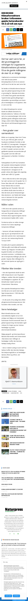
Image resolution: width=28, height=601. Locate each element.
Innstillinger (16, 595)
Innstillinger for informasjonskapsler (19, 600)
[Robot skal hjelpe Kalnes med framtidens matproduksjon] (5, 414)
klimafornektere (15, 393)
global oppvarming (12, 391)
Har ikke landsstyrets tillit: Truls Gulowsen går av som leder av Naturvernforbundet (13, 544)
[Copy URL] (21, 29)
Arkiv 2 (3, 13)
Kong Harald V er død (6, 484)
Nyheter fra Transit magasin (11, 539)
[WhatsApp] (11, 29)
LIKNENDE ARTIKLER (7, 408)
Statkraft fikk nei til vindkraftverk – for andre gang (17, 421)
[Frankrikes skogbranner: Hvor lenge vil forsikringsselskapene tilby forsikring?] (5, 428)
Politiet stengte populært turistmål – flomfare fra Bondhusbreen (18, 451)
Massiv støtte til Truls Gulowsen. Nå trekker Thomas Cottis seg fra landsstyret (13, 472)
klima (20, 391)
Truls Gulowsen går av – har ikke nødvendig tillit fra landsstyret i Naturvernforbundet (13, 478)
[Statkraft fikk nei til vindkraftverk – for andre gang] (5, 421)
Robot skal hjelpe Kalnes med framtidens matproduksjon (17, 414)
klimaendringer (5, 393)
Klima (7, 13)
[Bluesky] (18, 533)
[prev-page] (2, 457)
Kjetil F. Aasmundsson (14, 381)
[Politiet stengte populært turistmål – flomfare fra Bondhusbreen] (5, 451)
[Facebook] (7, 29)
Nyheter (11, 13)
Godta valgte (8, 595)
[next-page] (5, 457)
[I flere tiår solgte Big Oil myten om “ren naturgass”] (5, 437)
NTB (21, 393)
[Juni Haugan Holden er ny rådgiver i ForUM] (5, 444)
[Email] (18, 29)
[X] (14, 533)
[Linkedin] (14, 29)
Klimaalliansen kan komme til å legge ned (12, 489)
